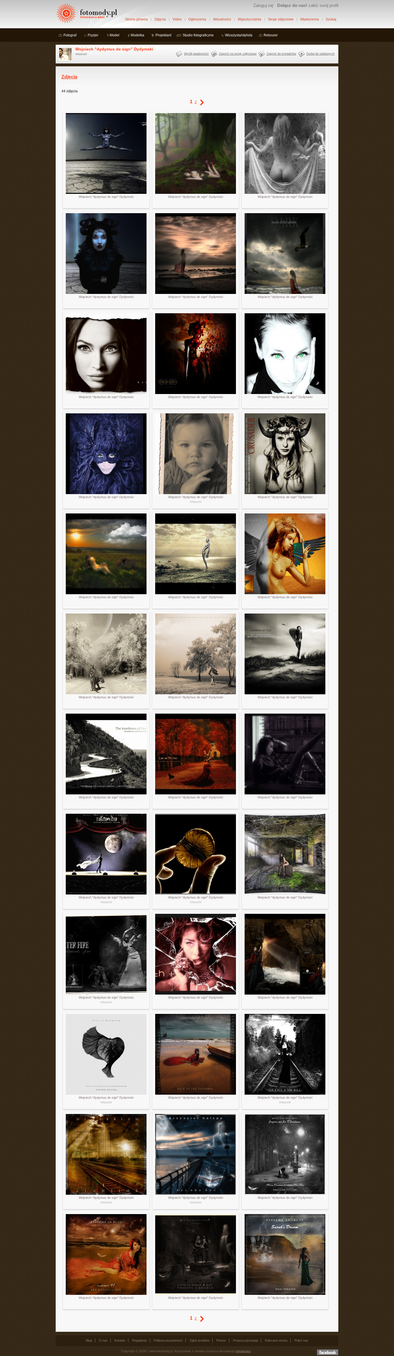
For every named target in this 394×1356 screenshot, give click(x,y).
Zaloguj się (263, 5)
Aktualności (222, 19)
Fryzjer (93, 35)
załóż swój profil (307, 5)
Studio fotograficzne (198, 35)
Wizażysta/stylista (238, 35)
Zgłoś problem (199, 1340)
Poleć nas (301, 1340)
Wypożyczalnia (249, 19)
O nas (103, 1340)
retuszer (196, 501)
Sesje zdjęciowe (281, 19)
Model (114, 35)
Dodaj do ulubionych (320, 53)
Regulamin (139, 1340)
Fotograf (69, 35)
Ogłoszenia (197, 19)
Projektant (163, 35)
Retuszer (271, 35)
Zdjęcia (160, 19)
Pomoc (221, 1340)
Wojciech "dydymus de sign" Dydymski (114, 49)
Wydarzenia (309, 19)
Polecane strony (276, 1340)
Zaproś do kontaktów (281, 53)
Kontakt (120, 1340)
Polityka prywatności (168, 1340)
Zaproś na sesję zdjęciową (237, 53)
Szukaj (331, 19)
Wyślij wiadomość (196, 53)
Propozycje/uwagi (245, 1340)
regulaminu (243, 1351)
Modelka (137, 35)
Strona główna (136, 19)
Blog (89, 1340)
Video (177, 19)
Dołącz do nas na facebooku (327, 1352)
